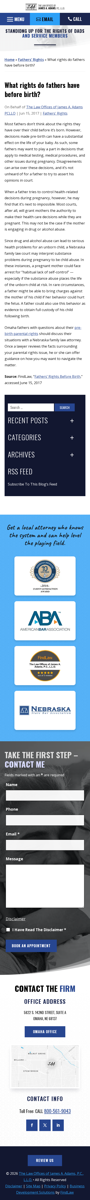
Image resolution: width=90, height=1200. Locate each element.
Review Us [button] (45, 1160)
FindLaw (67, 1192)
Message (14, 858)
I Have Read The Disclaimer (39, 930)
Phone (12, 809)
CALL (77, 19)
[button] (15, 19)
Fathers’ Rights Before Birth (57, 376)
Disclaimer (16, 918)
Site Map (33, 1186)
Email (13, 834)
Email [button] (48, 19)
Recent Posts (28, 420)
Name (11, 784)
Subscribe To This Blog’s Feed (32, 484)
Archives (21, 454)
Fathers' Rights (55, 113)
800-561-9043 (57, 1110)
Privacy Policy (55, 1186)
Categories (24, 437)
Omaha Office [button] (45, 1031)
